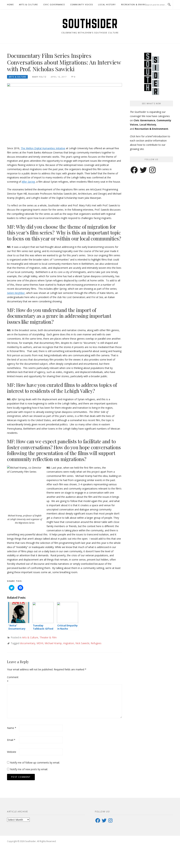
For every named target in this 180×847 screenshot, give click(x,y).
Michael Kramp (53, 643)
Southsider (90, 23)
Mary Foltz (39, 76)
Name (11, 728)
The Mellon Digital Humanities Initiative (43, 148)
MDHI (40, 643)
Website (11, 751)
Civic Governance (54, 4)
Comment (12, 679)
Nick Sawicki (82, 643)
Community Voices (81, 4)
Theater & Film (48, 637)
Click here (135, 136)
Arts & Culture (28, 4)
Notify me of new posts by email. (29, 769)
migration (68, 643)
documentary (27, 643)
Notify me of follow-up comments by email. (35, 762)
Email (11, 740)
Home (10, 4)
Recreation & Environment (138, 4)
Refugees (96, 643)
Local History (107, 4)
